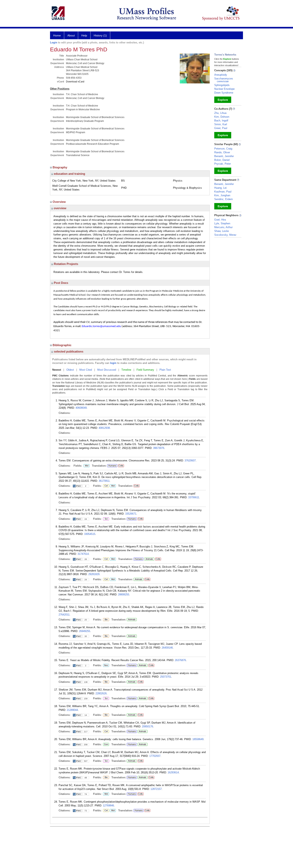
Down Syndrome (223, 92)
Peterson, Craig (223, 148)
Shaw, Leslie (221, 231)
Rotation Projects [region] (65, 264)
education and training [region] (69, 173)
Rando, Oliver (222, 152)
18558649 (198, 739)
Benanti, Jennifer (224, 156)
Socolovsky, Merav (225, 234)
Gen (105, 744)
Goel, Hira (220, 219)
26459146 (167, 647)
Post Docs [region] (60, 282)
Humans (112, 465)
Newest (56, 369)
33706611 (193, 497)
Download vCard (75, 81)
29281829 (93, 574)
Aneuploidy (220, 74)
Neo (105, 665)
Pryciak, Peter (222, 163)
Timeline (126, 369)
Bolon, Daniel (222, 159)
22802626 (101, 693)
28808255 (123, 594)
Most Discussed (106, 369)
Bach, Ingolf (221, 120)
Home (57, 35)
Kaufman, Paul (222, 191)
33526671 (130, 513)
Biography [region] (60, 167)
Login (53, 42)
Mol (86, 465)
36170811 (104, 480)
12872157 (156, 788)
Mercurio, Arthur (223, 227)
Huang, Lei (220, 187)
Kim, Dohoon (221, 116)
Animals (149, 559)
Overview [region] (60, 201)
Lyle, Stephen (222, 223)
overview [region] (59, 208)
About (71, 35)
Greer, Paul (220, 128)
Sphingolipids (222, 85)
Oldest (70, 369)
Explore (223, 99)
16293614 (173, 772)
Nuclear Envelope (224, 88)
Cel (105, 486)
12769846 (108, 805)
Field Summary (145, 369)
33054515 (89, 533)
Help (84, 35)
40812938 (104, 427)
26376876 (180, 660)
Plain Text (165, 369)
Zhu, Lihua (220, 112)
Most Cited (85, 369)
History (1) (100, 35)
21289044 (72, 709)
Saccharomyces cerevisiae (223, 80)
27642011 (64, 614)
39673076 (158, 447)
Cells (121, 465)
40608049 (81, 407)
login (113, 362)
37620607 (190, 460)
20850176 (147, 726)
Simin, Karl (220, 124)
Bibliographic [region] (62, 345)
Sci (105, 519)
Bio (105, 619)
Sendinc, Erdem (223, 199)
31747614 (83, 553)
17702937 (154, 755)
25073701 (165, 676)
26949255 (84, 631)
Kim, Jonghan (222, 195)
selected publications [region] (68, 351)
